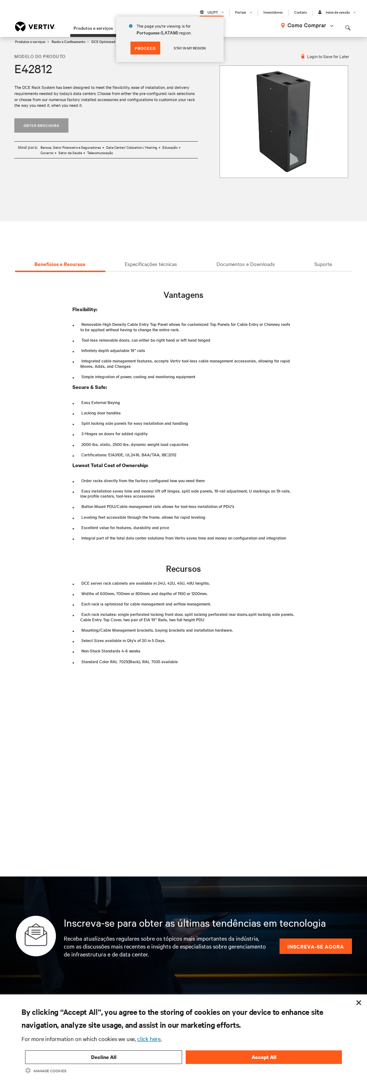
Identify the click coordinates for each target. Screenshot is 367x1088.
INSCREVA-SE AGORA (315, 946)
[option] (283, 121)
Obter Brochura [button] (41, 125)
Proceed (145, 48)
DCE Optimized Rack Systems (114, 41)
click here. (149, 1038)
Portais (240, 12)
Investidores (273, 12)
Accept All (264, 1057)
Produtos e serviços (93, 27)
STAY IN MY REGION (190, 48)
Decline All (103, 1057)
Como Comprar (306, 25)
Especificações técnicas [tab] (151, 263)
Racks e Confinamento (68, 41)
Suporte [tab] (323, 263)
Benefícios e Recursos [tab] (59, 263)
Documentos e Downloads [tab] (245, 263)
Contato (300, 12)
